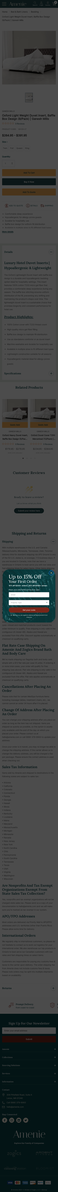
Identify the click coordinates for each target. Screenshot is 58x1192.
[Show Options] (46, 602)
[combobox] (28, 602)
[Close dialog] (51, 573)
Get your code (29, 610)
